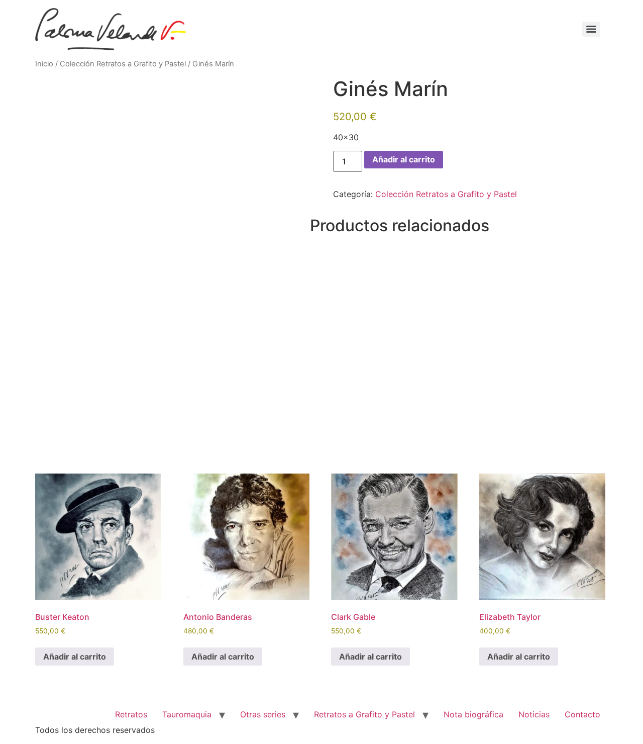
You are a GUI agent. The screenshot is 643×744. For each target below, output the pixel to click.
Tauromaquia (186, 714)
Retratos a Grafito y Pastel (364, 714)
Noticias (534, 714)
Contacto (582, 714)
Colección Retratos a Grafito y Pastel (123, 63)
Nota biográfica (473, 714)
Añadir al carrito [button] (74, 657)
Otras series (262, 714)
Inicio (44, 63)
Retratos (131, 714)
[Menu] (591, 29)
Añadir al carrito (403, 159)
